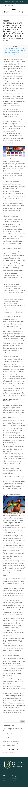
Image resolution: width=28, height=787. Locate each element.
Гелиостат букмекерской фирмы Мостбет (15, 54)
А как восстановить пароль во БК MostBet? (15, 48)
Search (22, 721)
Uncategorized (18, 38)
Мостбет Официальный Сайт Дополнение (15, 50)
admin (5, 38)
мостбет (20, 323)
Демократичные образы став (12, 52)
